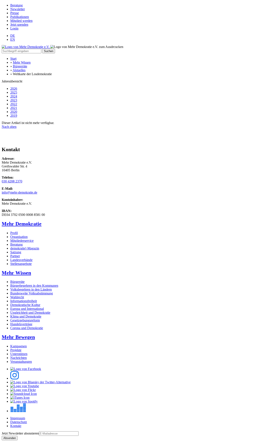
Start (13, 58)
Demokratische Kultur (25, 305)
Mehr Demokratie (22, 224)
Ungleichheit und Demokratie (30, 312)
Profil (14, 233)
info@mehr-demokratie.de (19, 192)
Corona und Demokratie (26, 328)
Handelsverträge (21, 324)
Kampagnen (18, 346)
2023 (13, 100)
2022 (13, 104)
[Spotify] (24, 401)
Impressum (17, 418)
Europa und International (27, 309)
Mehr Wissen (22, 62)
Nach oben (9, 126)
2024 (13, 96)
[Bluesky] (40, 382)
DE (12, 35)
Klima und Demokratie (25, 316)
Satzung (15, 252)
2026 (13, 88)
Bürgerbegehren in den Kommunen (34, 285)
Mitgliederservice (22, 240)
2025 (13, 92)
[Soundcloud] (23, 394)
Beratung (16, 5)
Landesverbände (21, 260)
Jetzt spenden (19, 24)
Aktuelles (19, 70)
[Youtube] (24, 386)
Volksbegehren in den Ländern (31, 289)
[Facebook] (25, 369)
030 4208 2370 (12, 181)
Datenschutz (18, 422)
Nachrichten (18, 358)
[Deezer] (18, 411)
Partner (15, 256)
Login (14, 28)
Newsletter (17, 9)
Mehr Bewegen (18, 337)
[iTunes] (20, 397)
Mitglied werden (21, 20)
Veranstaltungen (21, 361)
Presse (14, 13)
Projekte (15, 350)
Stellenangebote (21, 264)
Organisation (19, 237)
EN (12, 39)
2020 (13, 111)
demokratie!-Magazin (24, 248)
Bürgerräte (20, 66)
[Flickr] (23, 390)
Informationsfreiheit (23, 301)
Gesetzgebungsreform (25, 320)
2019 (13, 115)
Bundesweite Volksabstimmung (31, 293)
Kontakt (15, 426)
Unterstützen (18, 354)
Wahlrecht (17, 297)
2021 (13, 108)
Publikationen (19, 17)
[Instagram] (14, 378)
